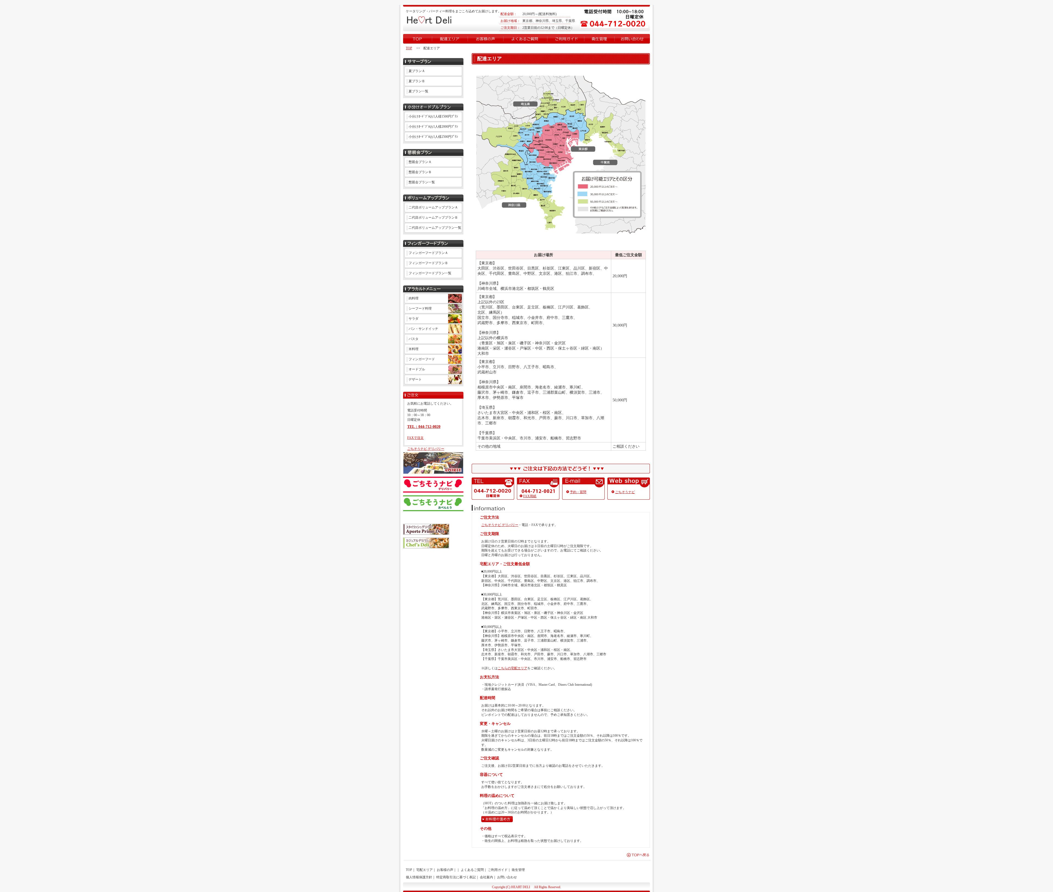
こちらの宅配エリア (512, 668)
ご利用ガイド (565, 39)
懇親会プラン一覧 (422, 182)
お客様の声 (485, 39)
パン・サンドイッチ (423, 329)
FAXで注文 (415, 438)
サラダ (413, 319)
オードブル (417, 369)
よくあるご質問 (525, 39)
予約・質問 (578, 492)
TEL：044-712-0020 (423, 427)
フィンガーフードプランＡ (428, 253)
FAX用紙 (529, 496)
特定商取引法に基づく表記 (456, 877)
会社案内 (486, 877)
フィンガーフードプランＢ (428, 263)
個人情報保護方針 (419, 877)
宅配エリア (450, 39)
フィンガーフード (422, 359)
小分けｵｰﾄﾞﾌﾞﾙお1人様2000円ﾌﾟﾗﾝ (433, 126)
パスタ (413, 339)
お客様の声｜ (447, 870)
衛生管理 (599, 39)
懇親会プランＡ (420, 162)
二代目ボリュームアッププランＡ (433, 207)
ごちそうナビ (625, 492)
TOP (417, 39)
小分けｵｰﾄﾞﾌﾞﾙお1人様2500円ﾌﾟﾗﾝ (433, 137)
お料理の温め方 (497, 819)
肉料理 (413, 298)
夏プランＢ (417, 81)
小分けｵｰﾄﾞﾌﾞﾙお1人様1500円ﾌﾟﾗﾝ (433, 116)
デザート (415, 379)
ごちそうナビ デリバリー (425, 449)
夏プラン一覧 (418, 91)
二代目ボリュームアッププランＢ (433, 217)
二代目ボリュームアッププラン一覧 (435, 228)
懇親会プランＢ (420, 172)
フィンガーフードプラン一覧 (430, 273)
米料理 (413, 349)
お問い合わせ (632, 39)
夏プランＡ (417, 71)
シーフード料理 (420, 308)
